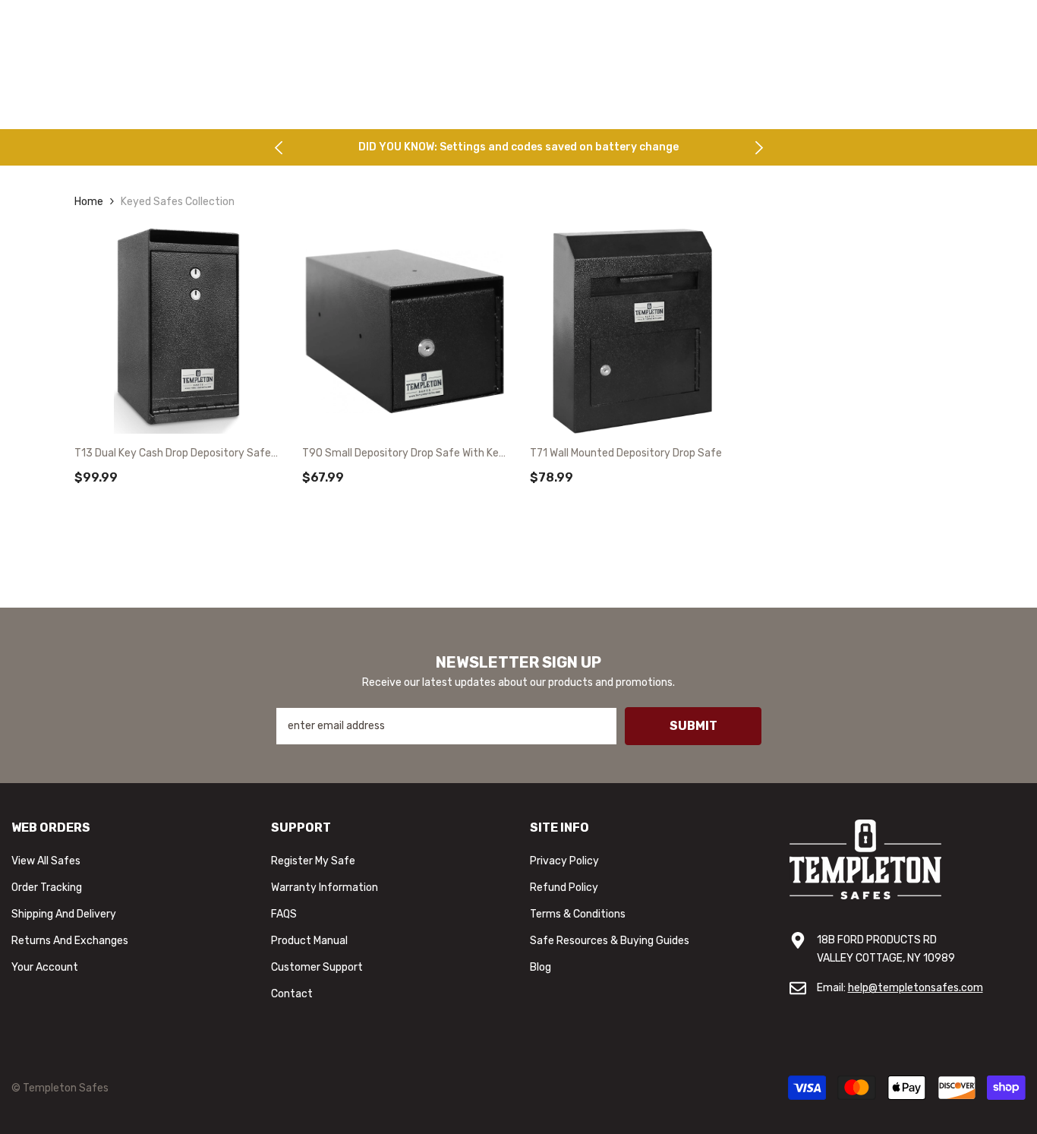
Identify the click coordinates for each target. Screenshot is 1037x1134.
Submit (693, 726)
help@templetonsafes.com (915, 987)
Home (88, 201)
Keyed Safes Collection (178, 201)
